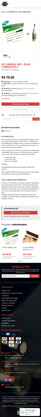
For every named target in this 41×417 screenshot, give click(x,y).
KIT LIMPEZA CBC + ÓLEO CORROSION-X (19, 12)
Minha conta (6, 318)
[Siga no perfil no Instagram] (10, 379)
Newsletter (5, 323)
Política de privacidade (9, 300)
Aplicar (36, 119)
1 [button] (19, 261)
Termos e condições (8, 303)
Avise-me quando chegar (20, 104)
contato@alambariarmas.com (14, 387)
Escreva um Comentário (21, 213)
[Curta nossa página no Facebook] (6, 379)
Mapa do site (6, 310)
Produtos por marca (8, 326)
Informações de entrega (10, 298)
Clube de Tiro (6, 291)
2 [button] (22, 261)
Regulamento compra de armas (12, 293)
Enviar (35, 276)
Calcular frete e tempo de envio (20, 115)
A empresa (5, 295)
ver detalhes (5, 98)
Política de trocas (7, 305)
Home (3, 12)
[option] (6, 56)
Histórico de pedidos (8, 321)
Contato (4, 308)
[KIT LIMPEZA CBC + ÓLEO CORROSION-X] (6, 56)
